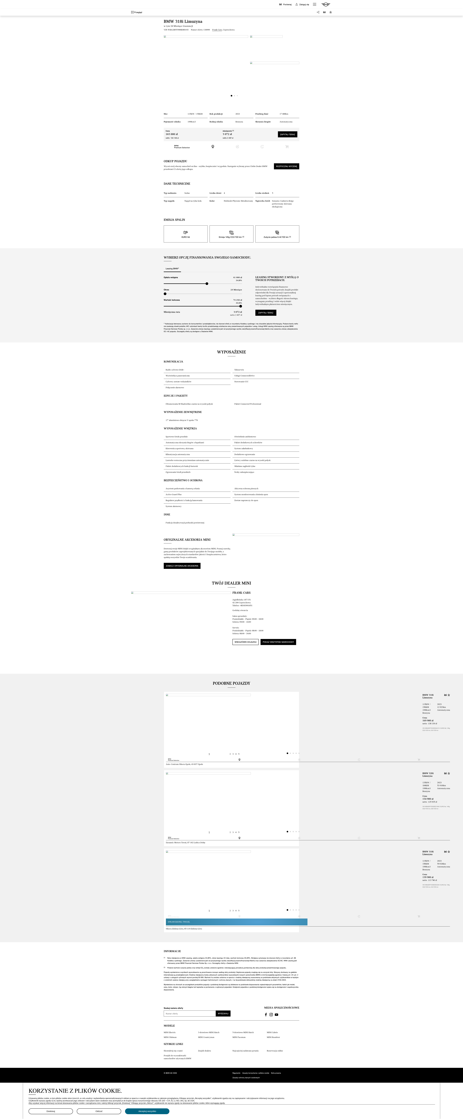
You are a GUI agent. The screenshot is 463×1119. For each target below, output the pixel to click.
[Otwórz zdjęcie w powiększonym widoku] (206, 67)
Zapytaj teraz (287, 134)
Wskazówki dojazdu (245, 642)
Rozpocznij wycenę (286, 166)
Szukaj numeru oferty (173, 1008)
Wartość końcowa (172, 299)
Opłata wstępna (171, 277)
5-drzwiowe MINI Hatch (243, 1032)
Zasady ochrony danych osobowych (246, 1077)
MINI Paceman (238, 1037)
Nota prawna (276, 1073)
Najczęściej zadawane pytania (245, 1051)
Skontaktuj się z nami (173, 1051)
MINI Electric (170, 1032)
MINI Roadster (273, 1037)
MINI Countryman (206, 1037)
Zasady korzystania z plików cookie (255, 1073)
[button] (314, 4)
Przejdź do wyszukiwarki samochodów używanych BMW (177, 1057)
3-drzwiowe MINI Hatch (208, 1032)
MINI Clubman (170, 1037)
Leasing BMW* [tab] (172, 268)
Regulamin (236, 1073)
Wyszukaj (223, 1013)
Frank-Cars (217, 30)
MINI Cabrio (272, 1032)
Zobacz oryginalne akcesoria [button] (182, 565)
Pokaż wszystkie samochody (278, 642)
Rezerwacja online (275, 1051)
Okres (166, 289)
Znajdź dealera (204, 1051)
